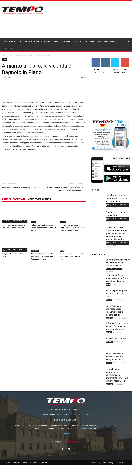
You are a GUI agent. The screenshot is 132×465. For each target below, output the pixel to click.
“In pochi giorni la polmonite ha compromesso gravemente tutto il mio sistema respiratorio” (117, 375)
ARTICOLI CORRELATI (13, 199)
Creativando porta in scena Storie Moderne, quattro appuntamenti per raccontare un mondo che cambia (116, 233)
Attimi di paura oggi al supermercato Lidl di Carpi (116, 293)
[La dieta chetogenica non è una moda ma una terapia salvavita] (97, 263)
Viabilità (113, 41)
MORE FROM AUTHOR (39, 199)
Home (4, 56)
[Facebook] (62, 449)
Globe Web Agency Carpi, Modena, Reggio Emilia (30, 463)
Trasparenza (120, 463)
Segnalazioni (8, 48)
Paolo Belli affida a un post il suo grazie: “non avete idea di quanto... (117, 278)
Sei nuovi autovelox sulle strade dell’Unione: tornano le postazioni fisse (72, 256)
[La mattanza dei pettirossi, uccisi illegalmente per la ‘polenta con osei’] (97, 310)
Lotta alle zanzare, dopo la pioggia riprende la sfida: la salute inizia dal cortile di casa (72, 227)
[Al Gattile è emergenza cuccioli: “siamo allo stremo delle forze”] (97, 327)
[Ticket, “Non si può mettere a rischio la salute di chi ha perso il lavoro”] (44, 214)
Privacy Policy (108, 463)
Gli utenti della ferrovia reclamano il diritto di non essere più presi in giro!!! (64, 188)
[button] (129, 41)
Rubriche (83, 41)
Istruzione (66, 41)
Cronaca (28, 41)
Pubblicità (66, 434)
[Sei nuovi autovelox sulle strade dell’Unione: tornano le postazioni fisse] (73, 243)
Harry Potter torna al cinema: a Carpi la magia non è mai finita (117, 198)
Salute (91, 41)
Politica (75, 41)
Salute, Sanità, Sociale (113, 269)
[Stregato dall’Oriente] (97, 342)
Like (95, 59)
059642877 (73, 415)
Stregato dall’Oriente (116, 338)
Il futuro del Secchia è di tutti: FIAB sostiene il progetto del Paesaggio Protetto (42, 256)
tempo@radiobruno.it (71, 442)
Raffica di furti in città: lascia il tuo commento (21, 187)
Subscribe (125, 59)
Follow (105, 59)
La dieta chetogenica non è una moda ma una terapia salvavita (118, 262)
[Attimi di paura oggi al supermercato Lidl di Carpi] (97, 294)
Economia (56, 41)
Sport (106, 41)
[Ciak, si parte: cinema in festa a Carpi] (15, 243)
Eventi (99, 41)
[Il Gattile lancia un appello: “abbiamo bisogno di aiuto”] (97, 357)
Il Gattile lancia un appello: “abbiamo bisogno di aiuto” (114, 356)
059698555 (80, 428)
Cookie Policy (96, 463)
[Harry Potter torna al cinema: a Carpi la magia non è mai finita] (15, 214)
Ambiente (38, 41)
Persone (109, 341)
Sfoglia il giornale (9, 41)
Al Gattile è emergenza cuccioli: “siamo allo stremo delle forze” (117, 326)
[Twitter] (69, 449)
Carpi (21, 41)
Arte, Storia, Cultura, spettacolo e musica (14, 221)
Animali (47, 41)
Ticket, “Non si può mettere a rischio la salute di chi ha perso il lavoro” (43, 227)
